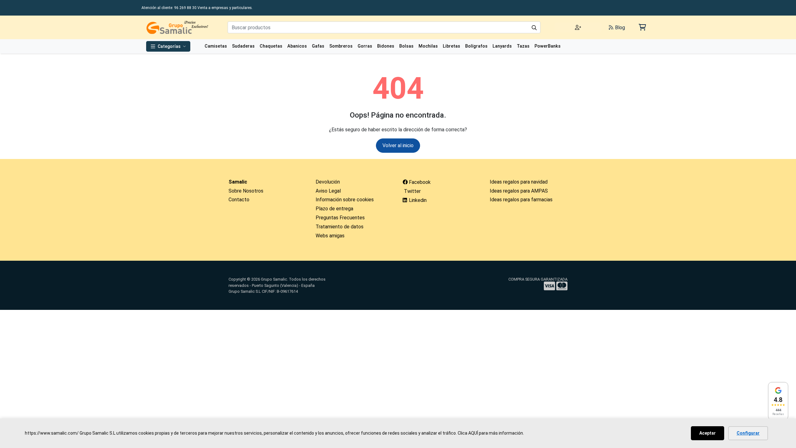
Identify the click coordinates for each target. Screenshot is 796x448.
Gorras (365, 46)
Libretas (451, 46)
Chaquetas (271, 46)
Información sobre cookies (345, 200)
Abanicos (297, 46)
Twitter (412, 191)
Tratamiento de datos (339, 227)
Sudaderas (243, 46)
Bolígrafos (476, 46)
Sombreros (341, 46)
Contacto (239, 200)
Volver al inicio (398, 145)
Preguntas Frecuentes (340, 218)
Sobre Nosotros (246, 191)
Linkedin (417, 200)
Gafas (318, 46)
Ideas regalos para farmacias (521, 200)
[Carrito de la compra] (642, 27)
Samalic (238, 182)
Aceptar (707, 433)
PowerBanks (548, 46)
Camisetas (216, 46)
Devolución (328, 182)
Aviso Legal (328, 191)
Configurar (748, 433)
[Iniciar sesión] (578, 27)
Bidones (385, 46)
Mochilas (428, 46)
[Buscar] (534, 27)
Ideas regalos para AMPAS (519, 191)
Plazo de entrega (334, 209)
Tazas (523, 46)
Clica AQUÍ (468, 433)
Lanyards (502, 46)
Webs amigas (330, 236)
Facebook (419, 182)
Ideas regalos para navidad (519, 182)
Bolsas (406, 46)
